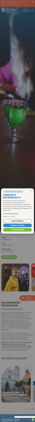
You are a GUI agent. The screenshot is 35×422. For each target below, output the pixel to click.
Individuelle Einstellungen (10, 213)
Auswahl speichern (17, 225)
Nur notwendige (17, 221)
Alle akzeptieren (17, 230)
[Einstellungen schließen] (32, 191)
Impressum (12, 216)
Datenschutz (6, 216)
